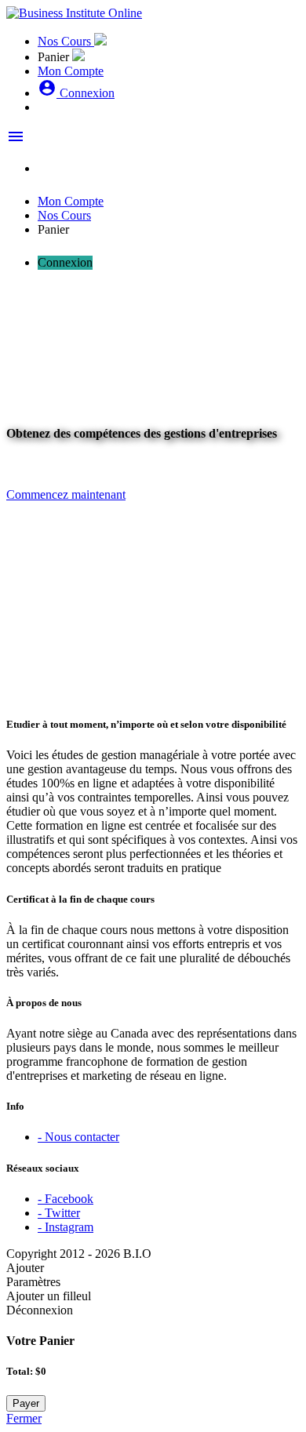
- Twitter (59, 1212)
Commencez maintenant (66, 494)
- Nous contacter (78, 1136)
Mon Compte (71, 71)
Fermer (24, 1418)
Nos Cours (66, 41)
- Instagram (65, 1227)
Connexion (76, 93)
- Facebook (65, 1198)
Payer (26, 1403)
